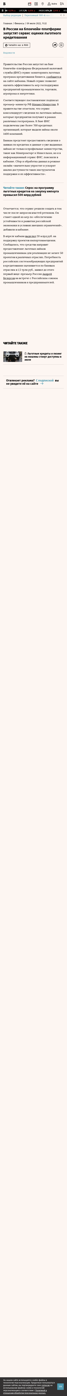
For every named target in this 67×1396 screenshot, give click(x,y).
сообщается (53, 76)
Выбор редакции (12, 15)
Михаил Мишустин (44, 104)
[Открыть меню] (62, 4)
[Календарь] (29, 3)
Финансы (19, 23)
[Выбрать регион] (42, 3)
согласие (45, 1385)
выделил (30, 236)
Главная (8, 23)
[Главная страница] (4, 3)
